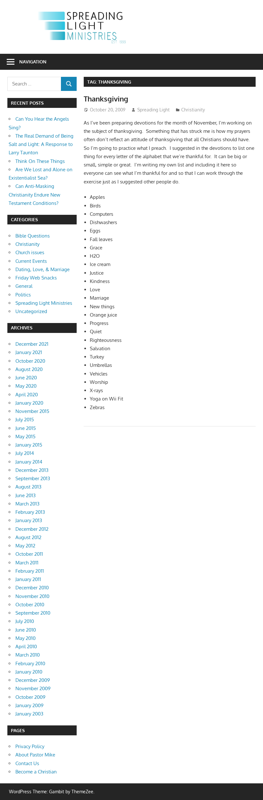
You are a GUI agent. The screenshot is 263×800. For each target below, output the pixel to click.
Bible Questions (32, 236)
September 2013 (32, 478)
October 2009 (30, 697)
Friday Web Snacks (36, 278)
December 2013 (31, 470)
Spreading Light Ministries (43, 303)
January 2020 (29, 403)
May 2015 (25, 436)
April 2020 (26, 395)
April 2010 (26, 646)
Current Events (31, 261)
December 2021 (31, 344)
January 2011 (28, 579)
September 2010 (32, 613)
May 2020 (26, 386)
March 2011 (26, 563)
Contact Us (27, 763)
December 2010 (32, 588)
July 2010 (24, 621)
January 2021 (28, 352)
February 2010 (30, 663)
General (23, 286)
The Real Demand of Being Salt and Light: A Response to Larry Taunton (41, 144)
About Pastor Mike (35, 755)
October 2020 (30, 361)
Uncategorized (31, 311)
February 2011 (29, 571)
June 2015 (25, 428)
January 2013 (28, 520)
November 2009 (33, 688)
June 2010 (25, 630)
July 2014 (24, 453)
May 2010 (25, 638)
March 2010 (27, 655)
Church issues (29, 252)
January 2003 (29, 714)
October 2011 (29, 554)
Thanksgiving (106, 98)
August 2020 (29, 369)
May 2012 (25, 546)
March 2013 (27, 504)
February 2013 (30, 512)
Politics (23, 295)
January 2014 (28, 462)
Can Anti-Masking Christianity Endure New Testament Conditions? (34, 194)
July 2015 (24, 419)
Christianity (193, 109)
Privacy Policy (29, 746)
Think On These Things (40, 161)
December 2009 (32, 680)
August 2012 (28, 537)
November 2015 (32, 411)
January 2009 (29, 705)
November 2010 (32, 596)
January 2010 (28, 672)
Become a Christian (36, 772)
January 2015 (28, 445)
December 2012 (31, 529)
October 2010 (29, 605)
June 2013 (25, 495)
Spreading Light (153, 109)
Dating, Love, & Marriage (42, 269)
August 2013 (28, 487)
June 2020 (26, 378)
